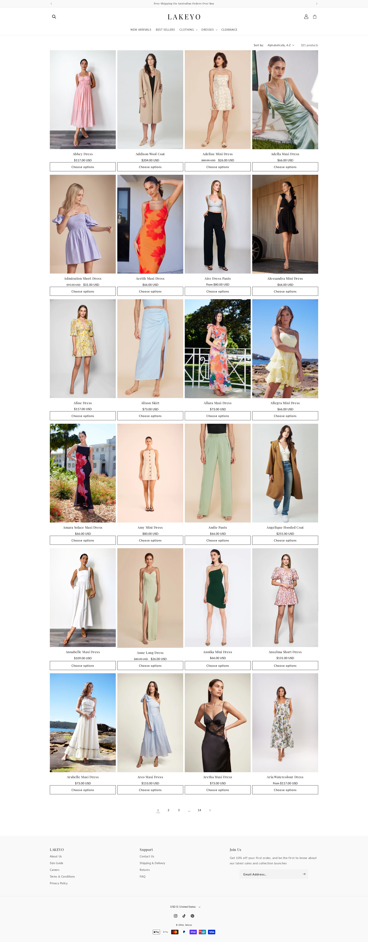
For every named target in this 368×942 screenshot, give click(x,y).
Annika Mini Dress (217, 651)
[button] (54, 16)
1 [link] (158, 810)
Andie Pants (217, 527)
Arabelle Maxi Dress (83, 777)
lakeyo (188, 925)
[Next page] (210, 810)
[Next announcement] (317, 3)
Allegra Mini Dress (285, 403)
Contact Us (147, 856)
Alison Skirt (150, 403)
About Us (56, 856)
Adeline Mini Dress (218, 154)
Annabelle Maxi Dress (83, 651)
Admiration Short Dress (82, 278)
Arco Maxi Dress (150, 777)
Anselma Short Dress (285, 651)
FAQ (142, 876)
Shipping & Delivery (152, 863)
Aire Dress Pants (218, 278)
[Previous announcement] (51, 3)
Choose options (82, 166)
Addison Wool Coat (150, 154)
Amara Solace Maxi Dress (83, 527)
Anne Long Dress (150, 652)
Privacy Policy (58, 883)
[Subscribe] (304, 874)
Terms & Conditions (62, 876)
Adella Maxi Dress (285, 154)
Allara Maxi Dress (218, 403)
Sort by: (259, 45)
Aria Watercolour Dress (285, 777)
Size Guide (56, 863)
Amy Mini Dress (150, 527)
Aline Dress (83, 403)
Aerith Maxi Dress (150, 278)
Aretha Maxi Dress (217, 777)
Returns (145, 869)
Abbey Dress (83, 154)
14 (199, 810)
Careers (54, 869)
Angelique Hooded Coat (285, 527)
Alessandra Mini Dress (285, 278)
